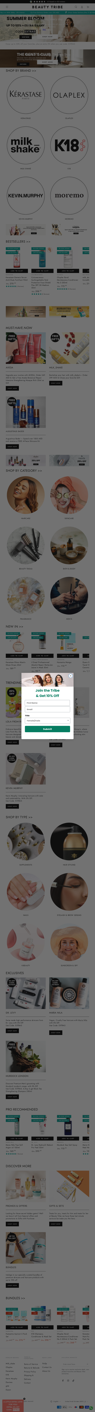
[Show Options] (68, 720)
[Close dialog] (71, 676)
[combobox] (47, 720)
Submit (47, 729)
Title (27, 715)
